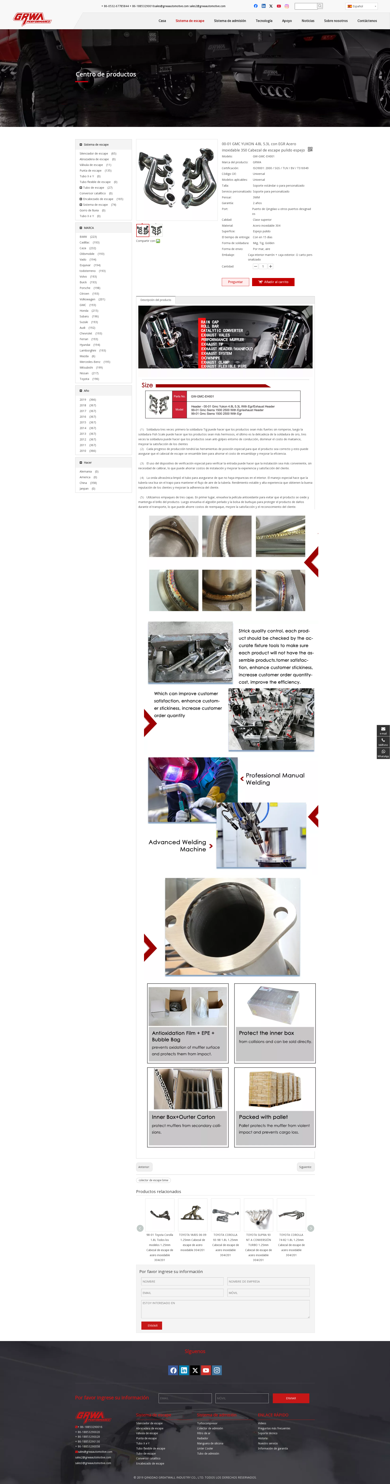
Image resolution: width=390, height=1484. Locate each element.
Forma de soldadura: (235, 243)
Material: (227, 225)
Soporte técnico (267, 1433)
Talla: (225, 185)
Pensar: (227, 197)
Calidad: (227, 220)
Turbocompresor (207, 1423)
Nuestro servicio (268, 1443)
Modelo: (227, 156)
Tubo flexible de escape (150, 1448)
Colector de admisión (210, 1428)
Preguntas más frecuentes (274, 1428)
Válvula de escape (147, 1433)
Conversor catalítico (148, 1458)
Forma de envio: (232, 249)
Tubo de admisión (208, 1453)
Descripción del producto (155, 300)
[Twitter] (271, 6)
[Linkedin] (264, 6)
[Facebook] (256, 6)
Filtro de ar (203, 1433)
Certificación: (230, 168)
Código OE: (229, 174)
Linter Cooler (205, 1448)
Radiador (202, 1438)
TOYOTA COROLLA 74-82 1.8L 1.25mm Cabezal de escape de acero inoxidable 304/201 (291, 1245)
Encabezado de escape (150, 1463)
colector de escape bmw (153, 1180)
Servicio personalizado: (237, 191)
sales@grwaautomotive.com (171, 6)
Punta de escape (146, 1438)
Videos (262, 1423)
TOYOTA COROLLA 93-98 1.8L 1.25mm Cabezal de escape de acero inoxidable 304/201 (225, 1245)
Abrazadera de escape (149, 1428)
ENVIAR (153, 1325)
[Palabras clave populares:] (320, 6)
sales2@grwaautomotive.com (207, 6)
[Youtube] (279, 6)
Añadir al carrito (276, 282)
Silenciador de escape (149, 1423)
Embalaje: (228, 255)
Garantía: (228, 203)
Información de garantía (273, 1448)
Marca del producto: (235, 162)
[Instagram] (287, 6)
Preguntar (235, 282)
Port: (225, 209)
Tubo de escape (146, 1453)
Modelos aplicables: (235, 180)
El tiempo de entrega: (236, 237)
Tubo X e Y (143, 1443)
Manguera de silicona (210, 1443)
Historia (263, 1438)
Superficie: (228, 231)
